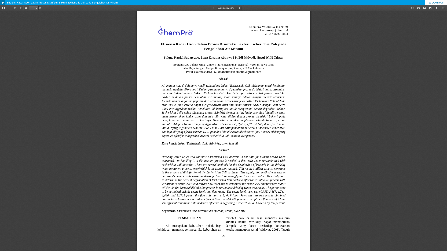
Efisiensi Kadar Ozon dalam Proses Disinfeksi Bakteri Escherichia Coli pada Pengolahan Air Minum (62, 2)
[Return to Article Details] (2, 2)
